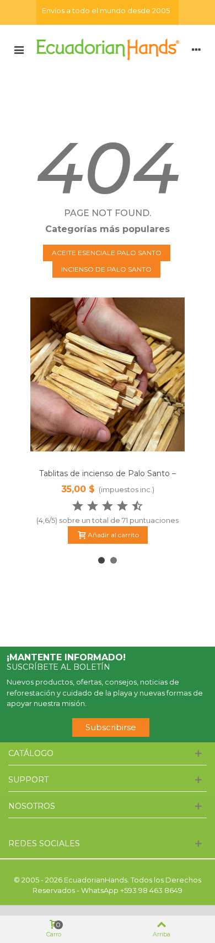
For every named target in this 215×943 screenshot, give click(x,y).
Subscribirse (110, 727)
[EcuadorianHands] (107, 49)
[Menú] (18, 48)
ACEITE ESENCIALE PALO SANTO (107, 253)
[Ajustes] (196, 48)
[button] (101, 560)
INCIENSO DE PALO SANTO (106, 269)
